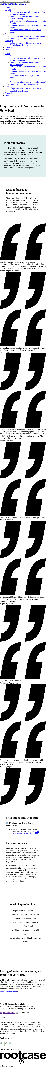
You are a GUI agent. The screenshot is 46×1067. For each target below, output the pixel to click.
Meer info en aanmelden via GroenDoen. (25, 833)
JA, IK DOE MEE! (7, 1013)
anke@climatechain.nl (8, 991)
